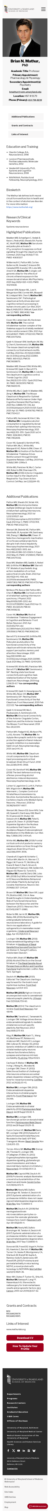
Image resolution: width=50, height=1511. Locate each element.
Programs (12, 1398)
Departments (14, 1394)
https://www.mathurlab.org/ (19, 207)
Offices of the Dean (17, 1421)
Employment (10, 1502)
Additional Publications (23, 116)
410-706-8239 (35, 100)
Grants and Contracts (22, 125)
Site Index (8, 1492)
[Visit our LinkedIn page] (23, 1451)
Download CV (25, 1338)
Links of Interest (20, 134)
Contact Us (12, 1468)
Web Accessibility (12, 1486)
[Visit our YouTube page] (18, 1451)
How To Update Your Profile (25, 1347)
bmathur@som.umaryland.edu (25, 92)
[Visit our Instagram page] (29, 1451)
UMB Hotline (10, 1497)
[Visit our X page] (13, 1451)
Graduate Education (17, 1412)
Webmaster (9, 1481)
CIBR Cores (13, 1416)
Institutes (12, 1407)
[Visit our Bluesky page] (34, 1451)
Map (6, 1507)
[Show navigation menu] (43, 9)
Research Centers (16, 1403)
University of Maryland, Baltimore (22, 1428)
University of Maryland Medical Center (24, 1431)
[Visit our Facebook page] (8, 1451)
